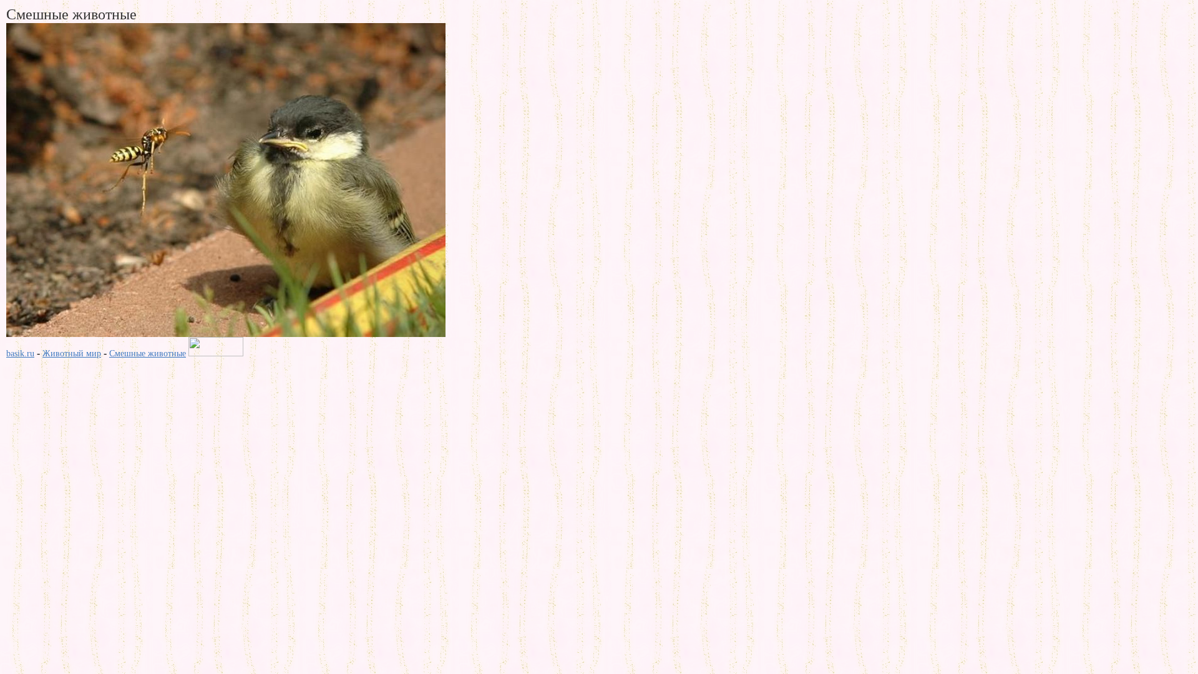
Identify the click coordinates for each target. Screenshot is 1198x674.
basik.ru (20, 353)
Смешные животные (147, 353)
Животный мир (71, 353)
